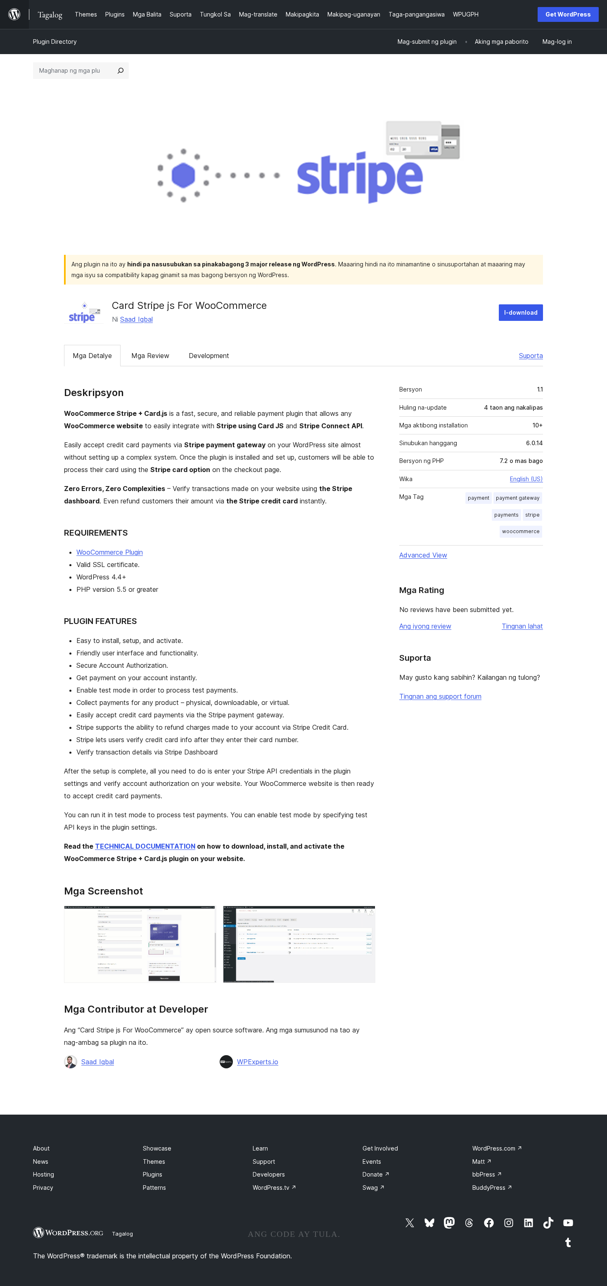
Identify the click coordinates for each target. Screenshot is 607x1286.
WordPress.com (497, 1148)
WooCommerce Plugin (109, 552)
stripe (532, 515)
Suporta (531, 355)
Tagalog (122, 1233)
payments (506, 515)
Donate (376, 1174)
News (40, 1161)
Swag (374, 1187)
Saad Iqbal (136, 319)
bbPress (487, 1174)
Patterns (154, 1187)
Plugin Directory (55, 41)
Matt (482, 1161)
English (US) (526, 478)
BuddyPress (492, 1187)
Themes (154, 1161)
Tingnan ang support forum (440, 696)
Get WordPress (568, 14)
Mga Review (150, 355)
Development (209, 355)
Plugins (152, 1174)
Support (264, 1161)
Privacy (43, 1187)
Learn (260, 1148)
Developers (269, 1174)
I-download (521, 312)
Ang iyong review (425, 626)
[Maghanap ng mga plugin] (120, 70)
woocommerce (521, 531)
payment (478, 498)
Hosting (43, 1174)
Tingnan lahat (522, 626)
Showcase (157, 1148)
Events (372, 1161)
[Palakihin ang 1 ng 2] (205, 917)
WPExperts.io (257, 1062)
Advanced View (423, 555)
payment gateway (518, 498)
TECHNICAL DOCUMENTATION (145, 846)
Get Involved (380, 1148)
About (41, 1148)
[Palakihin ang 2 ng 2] (364, 917)
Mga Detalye (92, 355)
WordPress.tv (274, 1187)
